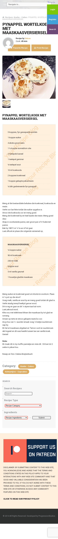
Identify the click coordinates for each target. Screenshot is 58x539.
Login (52, 9)
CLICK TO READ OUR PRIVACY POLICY (21, 499)
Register (53, 19)
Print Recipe (42, 48)
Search (52, 29)
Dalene (28, 38)
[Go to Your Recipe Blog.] (3, 17)
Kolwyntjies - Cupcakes (16, 372)
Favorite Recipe (20, 48)
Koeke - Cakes (27, 366)
